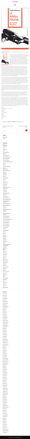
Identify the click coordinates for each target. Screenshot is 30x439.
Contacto (4, 138)
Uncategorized (5, 287)
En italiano (4, 191)
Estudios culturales (5, 152)
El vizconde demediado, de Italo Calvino (22, 126)
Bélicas (4, 257)
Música (4, 231)
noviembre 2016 (5, 359)
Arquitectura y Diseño (6, 170)
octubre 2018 (4, 323)
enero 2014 (4, 386)
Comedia (4, 265)
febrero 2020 (4, 298)
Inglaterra (4, 274)
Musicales (4, 279)
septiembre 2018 (5, 325)
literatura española (6, 217)
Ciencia (4, 176)
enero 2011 (4, 427)
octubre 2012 (4, 405)
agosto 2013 (4, 394)
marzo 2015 (4, 377)
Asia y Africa (4, 254)
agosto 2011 (4, 416)
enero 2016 (4, 375)
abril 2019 (4, 314)
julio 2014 (4, 380)
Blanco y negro (5, 260)
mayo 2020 (4, 296)
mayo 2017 (4, 350)
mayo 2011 (4, 421)
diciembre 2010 (5, 429)
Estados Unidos (5, 271)
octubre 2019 (4, 304)
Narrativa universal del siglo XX (7, 161)
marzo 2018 (4, 334)
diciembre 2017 (5, 339)
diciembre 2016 (5, 358)
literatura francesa (6, 220)
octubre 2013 (4, 391)
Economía (4, 185)
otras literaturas (5, 230)
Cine (3, 150)
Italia (3, 276)
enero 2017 (4, 356)
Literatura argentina (6, 205)
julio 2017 (4, 347)
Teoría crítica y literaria (20, 121)
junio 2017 (4, 348)
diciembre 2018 (5, 320)
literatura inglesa (5, 222)
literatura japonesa (6, 225)
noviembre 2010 (5, 430)
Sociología (4, 241)
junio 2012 (4, 411)
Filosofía (15, 121)
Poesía (4, 163)
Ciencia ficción (5, 262)
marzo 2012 (4, 413)
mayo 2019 (4, 312)
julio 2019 (4, 309)
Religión (4, 238)
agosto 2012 (4, 408)
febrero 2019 (4, 317)
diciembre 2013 (5, 388)
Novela (4, 207)
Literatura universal (6, 213)
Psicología (4, 236)
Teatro (4, 164)
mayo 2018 (4, 331)
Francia (4, 273)
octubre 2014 (4, 378)
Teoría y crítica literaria (6, 166)
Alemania (4, 251)
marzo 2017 (4, 353)
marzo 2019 (4, 315)
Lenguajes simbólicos (6, 158)
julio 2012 (4, 410)
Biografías (4, 174)
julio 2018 (4, 328)
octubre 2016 (4, 361)
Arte (3, 147)
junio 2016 (4, 367)
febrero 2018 (4, 336)
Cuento (4, 206)
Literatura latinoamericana (7, 209)
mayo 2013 (4, 399)
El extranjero (15, 1)
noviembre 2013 (5, 389)
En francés (4, 188)
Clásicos (4, 263)
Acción (4, 249)
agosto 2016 (4, 364)
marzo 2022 (4, 293)
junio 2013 (4, 397)
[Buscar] (26, 130)
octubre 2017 (4, 342)
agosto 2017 (4, 345)
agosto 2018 (4, 326)
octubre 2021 (4, 295)
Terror (4, 284)
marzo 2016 (4, 372)
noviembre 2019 (5, 303)
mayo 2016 (4, 369)
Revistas (4, 239)
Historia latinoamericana (6, 199)
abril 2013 (4, 400)
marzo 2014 (4, 383)
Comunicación (5, 182)
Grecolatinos (5, 196)
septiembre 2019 (5, 306)
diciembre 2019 (5, 301)
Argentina (4, 252)
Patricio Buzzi (6, 121)
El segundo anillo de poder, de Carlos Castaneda (8, 126)
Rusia (3, 281)
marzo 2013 (4, 402)
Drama (4, 268)
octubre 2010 (4, 432)
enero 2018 (4, 337)
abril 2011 (4, 422)
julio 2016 (4, 366)
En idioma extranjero (6, 187)
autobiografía (5, 245)
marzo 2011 (4, 424)
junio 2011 (4, 419)
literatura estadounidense (7, 219)
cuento (4, 210)
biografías (4, 173)
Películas (4, 248)
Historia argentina (5, 155)
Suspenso (4, 282)
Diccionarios (4, 184)
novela (4, 228)
